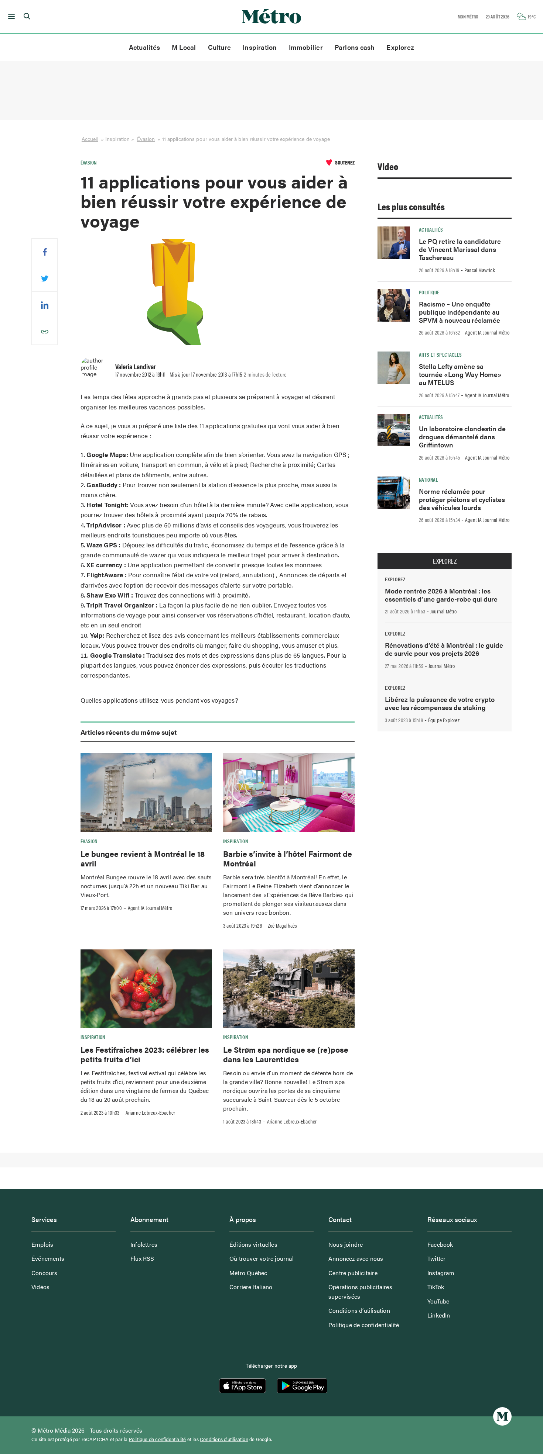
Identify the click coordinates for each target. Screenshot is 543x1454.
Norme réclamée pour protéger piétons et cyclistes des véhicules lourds (462, 499)
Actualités (144, 47)
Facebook (440, 1244)
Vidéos (40, 1286)
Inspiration (260, 47)
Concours (44, 1272)
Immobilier (306, 47)
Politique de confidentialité (363, 1324)
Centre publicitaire (353, 1272)
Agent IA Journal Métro (150, 907)
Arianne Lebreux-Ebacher (150, 1112)
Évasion (146, 138)
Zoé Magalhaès (282, 925)
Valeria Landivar (135, 366)
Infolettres (143, 1244)
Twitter (436, 1258)
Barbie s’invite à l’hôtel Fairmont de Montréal (287, 858)
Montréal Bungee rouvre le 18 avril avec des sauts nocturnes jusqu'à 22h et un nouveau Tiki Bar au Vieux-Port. (146, 886)
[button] (10, 16)
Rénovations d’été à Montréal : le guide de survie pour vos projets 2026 (444, 649)
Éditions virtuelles (253, 1244)
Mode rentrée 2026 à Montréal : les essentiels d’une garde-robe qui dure (441, 594)
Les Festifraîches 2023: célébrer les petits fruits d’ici (145, 1054)
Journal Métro (443, 611)
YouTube (438, 1301)
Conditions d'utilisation (224, 1439)
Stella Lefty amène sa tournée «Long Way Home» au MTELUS (460, 374)
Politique (429, 292)
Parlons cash (355, 47)
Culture (219, 47)
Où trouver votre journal (261, 1258)
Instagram (440, 1272)
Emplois (42, 1244)
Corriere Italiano (250, 1286)
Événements (47, 1258)
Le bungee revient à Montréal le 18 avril (143, 858)
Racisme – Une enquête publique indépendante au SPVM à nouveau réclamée (459, 312)
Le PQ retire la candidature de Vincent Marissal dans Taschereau (460, 249)
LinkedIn (438, 1315)
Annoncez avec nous (355, 1258)
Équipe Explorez (444, 720)
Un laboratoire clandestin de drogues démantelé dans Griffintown (462, 436)
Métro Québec (248, 1272)
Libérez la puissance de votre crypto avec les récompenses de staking (440, 703)
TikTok (435, 1286)
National (428, 479)
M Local (184, 47)
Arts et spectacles (440, 354)
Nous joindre (345, 1244)
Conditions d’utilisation (359, 1310)
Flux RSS (142, 1258)
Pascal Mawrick (479, 270)
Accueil (90, 138)
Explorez (400, 47)
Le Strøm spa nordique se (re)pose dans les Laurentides (285, 1054)
